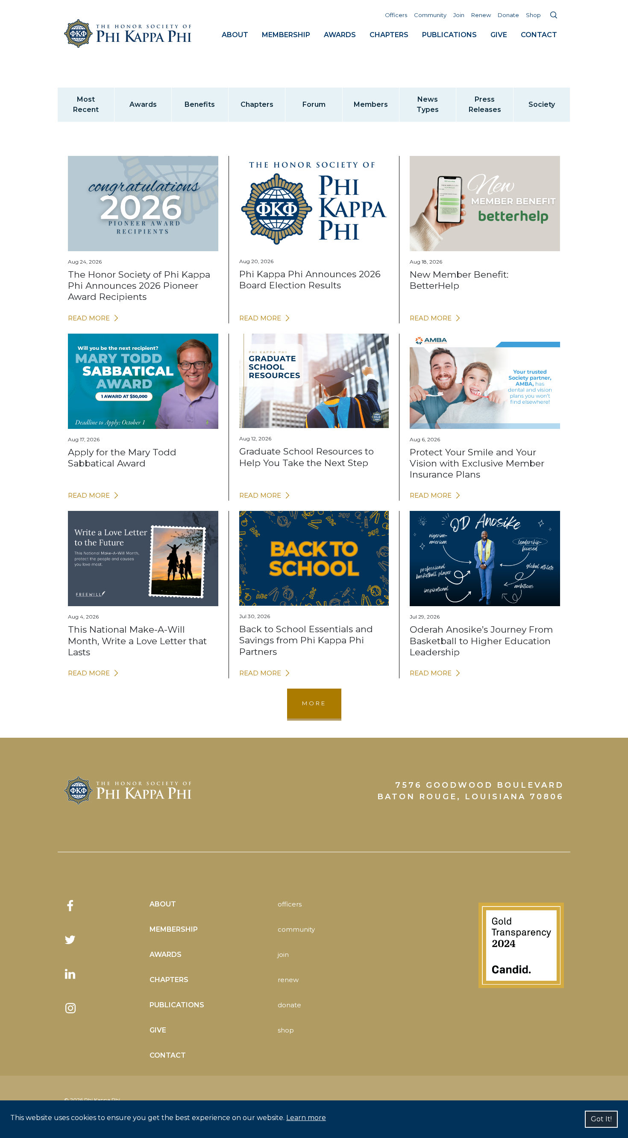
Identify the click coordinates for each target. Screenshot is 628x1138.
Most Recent (86, 104)
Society (541, 104)
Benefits (200, 104)
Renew (481, 15)
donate (289, 1005)
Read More (89, 318)
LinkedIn (70, 974)
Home (128, 33)
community (296, 929)
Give (498, 35)
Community (430, 15)
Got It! (601, 1119)
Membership (286, 35)
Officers (396, 15)
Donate (508, 15)
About (235, 35)
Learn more (306, 1118)
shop (286, 1030)
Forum (314, 104)
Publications (449, 35)
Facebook (70, 905)
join (283, 954)
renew (288, 980)
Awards (340, 35)
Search (553, 15)
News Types (428, 104)
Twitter (70, 939)
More (314, 703)
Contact (539, 35)
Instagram (70, 1008)
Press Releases (485, 104)
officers (290, 904)
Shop (533, 15)
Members (371, 104)
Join (458, 15)
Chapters (389, 35)
